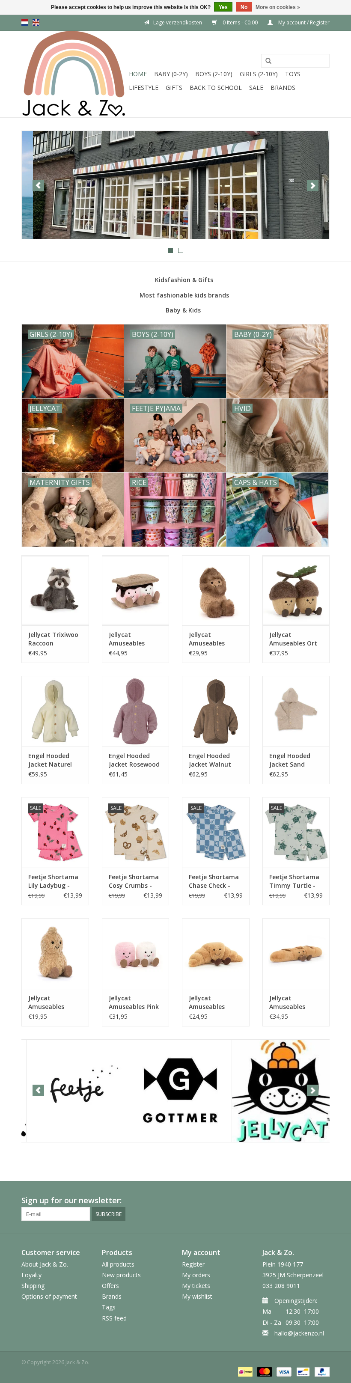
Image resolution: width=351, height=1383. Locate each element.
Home (138, 74)
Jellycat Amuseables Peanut (46, 1002)
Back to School (216, 87)
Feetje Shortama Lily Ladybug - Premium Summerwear (53, 881)
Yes (223, 7)
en (36, 22)
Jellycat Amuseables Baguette (287, 1002)
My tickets (196, 1286)
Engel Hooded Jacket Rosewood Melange (134, 760)
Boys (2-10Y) (213, 74)
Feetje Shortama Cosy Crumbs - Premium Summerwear (134, 881)
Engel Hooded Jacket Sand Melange (289, 760)
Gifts (174, 87)
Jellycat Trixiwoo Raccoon (53, 639)
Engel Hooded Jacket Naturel (50, 760)
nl (24, 22)
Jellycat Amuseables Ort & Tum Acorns (293, 639)
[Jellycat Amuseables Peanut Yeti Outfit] (216, 590)
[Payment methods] (244, 1371)
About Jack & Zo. (44, 1264)
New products (121, 1275)
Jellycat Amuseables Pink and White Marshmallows (134, 1002)
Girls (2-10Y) (259, 74)
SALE (256, 87)
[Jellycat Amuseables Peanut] (55, 953)
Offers (110, 1286)
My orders (196, 1275)
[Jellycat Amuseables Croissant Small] (216, 953)
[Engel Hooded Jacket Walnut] (216, 711)
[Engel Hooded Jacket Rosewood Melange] (136, 711)
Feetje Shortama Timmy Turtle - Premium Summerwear (294, 881)
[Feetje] (73, 1091)
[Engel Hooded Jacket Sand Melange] (296, 711)
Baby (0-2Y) (171, 74)
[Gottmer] (176, 1091)
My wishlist (197, 1296)
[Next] (312, 185)
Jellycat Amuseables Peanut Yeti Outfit (207, 639)
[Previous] (38, 185)
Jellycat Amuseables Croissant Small (212, 1002)
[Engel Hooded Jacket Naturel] (55, 711)
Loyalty (31, 1275)
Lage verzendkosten (177, 22)
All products (118, 1264)
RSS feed (114, 1318)
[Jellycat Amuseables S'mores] (136, 590)
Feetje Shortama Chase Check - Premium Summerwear (214, 881)
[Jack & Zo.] (73, 74)
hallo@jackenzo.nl (299, 1333)
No (244, 7)
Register (193, 1264)
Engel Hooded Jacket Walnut (210, 760)
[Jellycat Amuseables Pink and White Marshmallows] (136, 953)
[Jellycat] (278, 1091)
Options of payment (49, 1296)
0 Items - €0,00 (240, 22)
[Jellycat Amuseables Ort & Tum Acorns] (296, 590)
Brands (283, 87)
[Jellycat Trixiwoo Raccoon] (55, 590)
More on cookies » (278, 7)
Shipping (33, 1286)
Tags (109, 1307)
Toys (292, 74)
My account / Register (303, 22)
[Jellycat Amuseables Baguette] (296, 953)
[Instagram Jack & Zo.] (323, 1201)
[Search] (268, 61)
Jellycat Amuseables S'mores (127, 639)
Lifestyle (143, 87)
